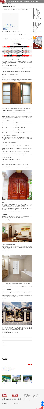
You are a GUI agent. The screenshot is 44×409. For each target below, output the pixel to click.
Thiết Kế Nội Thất (35, 9)
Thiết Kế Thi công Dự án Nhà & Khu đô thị (17, 1)
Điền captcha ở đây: (5, 358)
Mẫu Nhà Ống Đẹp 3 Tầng (26, 399)
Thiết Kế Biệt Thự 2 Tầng (36, 16)
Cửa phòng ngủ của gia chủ (7, 23)
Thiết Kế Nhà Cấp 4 (36, 10)
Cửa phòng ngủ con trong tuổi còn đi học (8, 24)
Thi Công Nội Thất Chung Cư (37, 24)
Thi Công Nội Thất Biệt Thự (37, 23)
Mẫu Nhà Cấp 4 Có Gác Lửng (27, 395)
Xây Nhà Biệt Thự (35, 27)
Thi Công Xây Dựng (35, 1)
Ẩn (11, 14)
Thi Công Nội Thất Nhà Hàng (37, 397)
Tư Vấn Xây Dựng (11, 4)
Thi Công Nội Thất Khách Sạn (37, 396)
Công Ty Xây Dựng (35, 394)
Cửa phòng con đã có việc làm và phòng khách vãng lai (10, 26)
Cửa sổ (4, 28)
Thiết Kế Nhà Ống (35, 11)
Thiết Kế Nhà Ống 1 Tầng (36, 12)
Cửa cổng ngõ (5, 29)
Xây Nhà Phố (35, 28)
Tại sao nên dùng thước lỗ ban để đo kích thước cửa (9, 15)
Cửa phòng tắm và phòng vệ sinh (7, 25)
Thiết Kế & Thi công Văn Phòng (37, 18)
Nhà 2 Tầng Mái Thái (26, 397)
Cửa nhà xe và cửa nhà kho (7, 27)
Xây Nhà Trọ (35, 30)
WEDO (9, 1)
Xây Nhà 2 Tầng (35, 29)
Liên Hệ (16, 4)
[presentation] (16, 385)
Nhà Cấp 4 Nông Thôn (26, 396)
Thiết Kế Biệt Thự (35, 15)
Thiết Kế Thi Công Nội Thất (28, 1)
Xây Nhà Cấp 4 (35, 26)
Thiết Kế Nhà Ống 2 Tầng (36, 13)
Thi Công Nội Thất (35, 22)
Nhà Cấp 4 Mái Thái (25, 394)
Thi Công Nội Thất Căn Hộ (36, 25)
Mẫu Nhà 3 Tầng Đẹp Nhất (26, 400)
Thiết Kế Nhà (35, 8)
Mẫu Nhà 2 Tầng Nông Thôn (27, 398)
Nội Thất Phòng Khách (36, 395)
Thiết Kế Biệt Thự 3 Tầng (36, 17)
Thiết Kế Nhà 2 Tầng (36, 14)
